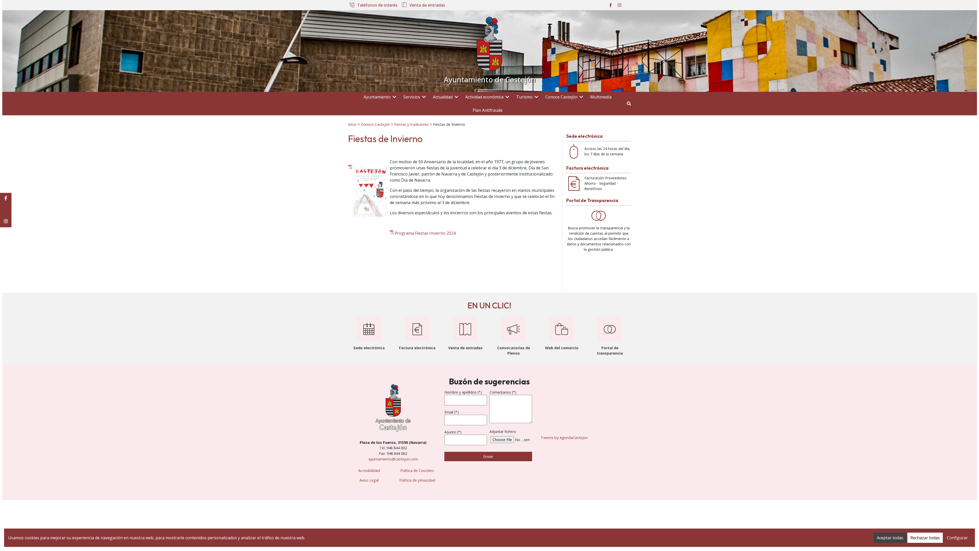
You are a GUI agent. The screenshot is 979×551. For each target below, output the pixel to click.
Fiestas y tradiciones (411, 124)
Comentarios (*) (503, 392)
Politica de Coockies (417, 470)
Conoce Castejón (561, 97)
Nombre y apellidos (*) (463, 392)
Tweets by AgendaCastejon (564, 437)
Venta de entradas (427, 5)
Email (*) (451, 412)
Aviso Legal (369, 480)
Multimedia (601, 97)
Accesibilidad (369, 470)
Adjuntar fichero (503, 431)
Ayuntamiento (377, 97)
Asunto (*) (452, 432)
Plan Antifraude (488, 110)
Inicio (352, 124)
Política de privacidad (417, 480)
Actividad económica (484, 97)
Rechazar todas (925, 538)
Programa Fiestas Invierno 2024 (425, 233)
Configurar (957, 538)
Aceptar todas (890, 538)
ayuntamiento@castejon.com (393, 459)
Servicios (411, 97)
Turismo (524, 97)
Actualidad (443, 97)
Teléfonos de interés (377, 5)
